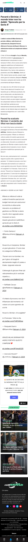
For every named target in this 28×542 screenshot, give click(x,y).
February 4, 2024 (18, 357)
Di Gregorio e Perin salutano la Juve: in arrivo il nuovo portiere (14, 469)
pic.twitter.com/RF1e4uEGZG (12, 349)
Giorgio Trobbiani (9, 29)
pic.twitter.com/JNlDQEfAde (12, 226)
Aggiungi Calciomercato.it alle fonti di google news (14, 34)
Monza (14, 444)
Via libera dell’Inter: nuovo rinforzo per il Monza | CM (13, 448)
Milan (10, 420)
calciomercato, (17, 58)
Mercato (5, 420)
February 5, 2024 (19, 329)
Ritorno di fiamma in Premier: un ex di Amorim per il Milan (13, 425)
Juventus (5, 463)
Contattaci (24, 529)
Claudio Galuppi (14, 512)
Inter (4, 444)
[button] (21, 3)
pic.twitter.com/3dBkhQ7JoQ (12, 279)
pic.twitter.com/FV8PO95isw (12, 321)
